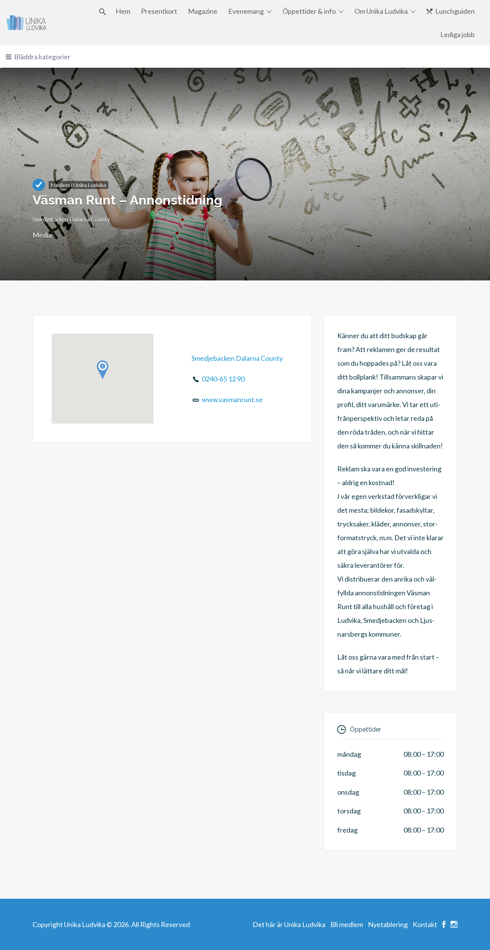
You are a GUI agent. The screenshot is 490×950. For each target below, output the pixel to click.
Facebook (444, 924)
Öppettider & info (309, 11)
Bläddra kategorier (42, 56)
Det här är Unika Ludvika (289, 924)
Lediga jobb (457, 34)
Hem (123, 11)
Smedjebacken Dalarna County (71, 219)
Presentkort (159, 11)
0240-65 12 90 (223, 379)
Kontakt (425, 924)
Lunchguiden (455, 11)
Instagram (454, 924)
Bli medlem (346, 924)
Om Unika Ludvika (381, 11)
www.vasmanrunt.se (232, 399)
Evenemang (246, 11)
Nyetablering (388, 924)
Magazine (202, 11)
